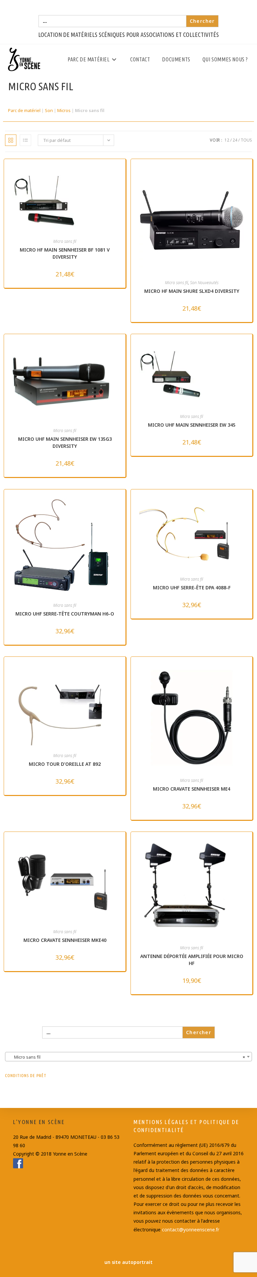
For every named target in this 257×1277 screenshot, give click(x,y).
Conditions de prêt (26, 1075)
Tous (246, 140)
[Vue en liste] (25, 140)
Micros (64, 110)
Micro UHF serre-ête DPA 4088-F (192, 587)
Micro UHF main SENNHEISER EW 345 (192, 425)
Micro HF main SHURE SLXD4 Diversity (191, 291)
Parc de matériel (24, 110)
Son (49, 110)
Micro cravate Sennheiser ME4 (191, 789)
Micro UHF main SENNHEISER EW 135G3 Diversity (65, 442)
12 (227, 140)
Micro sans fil (64, 241)
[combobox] (128, 1056)
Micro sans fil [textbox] (126, 1057)
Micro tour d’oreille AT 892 (65, 764)
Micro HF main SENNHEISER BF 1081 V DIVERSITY (65, 253)
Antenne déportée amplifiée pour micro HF (191, 959)
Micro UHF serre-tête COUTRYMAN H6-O (64, 613)
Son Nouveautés (204, 282)
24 (235, 140)
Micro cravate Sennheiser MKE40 (64, 940)
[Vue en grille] (10, 140)
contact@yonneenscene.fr (190, 1229)
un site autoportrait (128, 1262)
